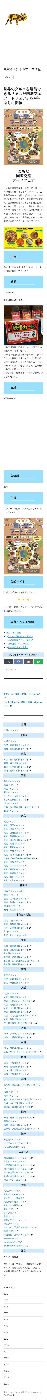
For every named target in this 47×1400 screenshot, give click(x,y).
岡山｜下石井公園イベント (16, 1048)
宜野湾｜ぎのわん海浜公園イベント (20, 1129)
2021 (6, 1351)
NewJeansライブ (12, 1242)
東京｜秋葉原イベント (14, 836)
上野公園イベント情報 (18, 644)
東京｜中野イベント (13, 851)
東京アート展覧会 (12, 1205)
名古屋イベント (11, 953)
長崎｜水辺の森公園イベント (17, 1103)
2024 (6, 1371)
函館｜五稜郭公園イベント (16, 749)
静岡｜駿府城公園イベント (16, 946)
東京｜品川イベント (13, 877)
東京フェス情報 (13, 633)
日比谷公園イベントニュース (17, 1172)
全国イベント (10, 730)
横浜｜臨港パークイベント (16, 902)
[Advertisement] (22, 49)
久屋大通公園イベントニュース (18, 1176)
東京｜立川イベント (13, 880)
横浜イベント (10, 895)
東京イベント (11, 669)
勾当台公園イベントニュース (17, 1158)
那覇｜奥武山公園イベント (16, 1125)
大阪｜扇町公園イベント (15, 1004)
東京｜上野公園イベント (15, 833)
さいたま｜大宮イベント (15, 796)
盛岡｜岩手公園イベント (15, 763)
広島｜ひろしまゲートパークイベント (21, 1052)
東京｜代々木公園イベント (16, 855)
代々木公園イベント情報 (19, 636)
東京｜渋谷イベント (13, 862)
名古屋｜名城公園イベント (16, 957)
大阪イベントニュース (14, 1180)
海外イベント (10, 1209)
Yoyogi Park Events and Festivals (19, 858)
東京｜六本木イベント (14, 866)
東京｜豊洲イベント (13, 869)
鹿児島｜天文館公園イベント (17, 1107)
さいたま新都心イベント (15, 800)
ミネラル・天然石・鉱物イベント (19, 1227)
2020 (6, 1345)
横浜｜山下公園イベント (15, 898)
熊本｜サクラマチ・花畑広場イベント (21, 1099)
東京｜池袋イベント (13, 844)
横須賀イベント (11, 906)
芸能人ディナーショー (14, 1220)
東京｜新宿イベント (13, 847)
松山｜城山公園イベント (15, 1070)
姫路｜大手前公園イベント (16, 1037)
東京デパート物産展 (13, 1198)
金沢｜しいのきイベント (15, 935)
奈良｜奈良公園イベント (15, 983)
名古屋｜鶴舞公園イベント (16, 964)
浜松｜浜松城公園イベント (16, 950)
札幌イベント (10, 741)
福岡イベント (10, 1092)
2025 (6, 1377)
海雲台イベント (11, 1139)
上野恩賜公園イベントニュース (18, 1165)
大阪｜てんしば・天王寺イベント (19, 1015)
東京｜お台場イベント (14, 873)
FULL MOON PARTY (13, 1147)
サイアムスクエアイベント (16, 1143)
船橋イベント (10, 811)
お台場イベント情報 (17, 647)
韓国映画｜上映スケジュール (17, 1235)
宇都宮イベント (11, 781)
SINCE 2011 (9, 1287)
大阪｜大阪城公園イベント (16, 1012)
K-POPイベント (11, 1238)
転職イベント (10, 1231)
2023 (6, 1364)
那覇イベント (10, 1121)
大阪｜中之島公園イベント (16, 1008)
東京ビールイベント (13, 1194)
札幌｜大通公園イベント (15, 745)
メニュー (8, 77)
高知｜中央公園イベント (15, 1074)
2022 (6, 1358)
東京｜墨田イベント (13, 825)
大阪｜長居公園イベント (15, 1019)
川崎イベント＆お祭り (14, 891)
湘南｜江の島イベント (14, 910)
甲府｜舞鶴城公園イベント (16, 924)
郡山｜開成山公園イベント (16, 770)
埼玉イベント (10, 789)
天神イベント (10, 1096)
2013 (6, 1300)
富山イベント (10, 931)
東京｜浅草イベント (13, 829)
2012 (6, 1294)
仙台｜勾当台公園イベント (16, 767)
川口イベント (10, 803)
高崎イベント (10, 785)
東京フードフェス (12, 1191)
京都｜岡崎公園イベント (15, 979)
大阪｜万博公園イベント (15, 997)
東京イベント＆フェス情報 (22, 69)
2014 (6, 1306)
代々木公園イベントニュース (17, 1169)
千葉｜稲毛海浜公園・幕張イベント (20, 807)
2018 (6, 1332)
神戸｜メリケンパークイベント (18, 1034)
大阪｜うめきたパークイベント (18, 1001)
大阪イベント (10, 993)
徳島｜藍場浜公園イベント (16, 1066)
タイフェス (9, 1213)
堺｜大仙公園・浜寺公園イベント (19, 1023)
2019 (6, 1339)
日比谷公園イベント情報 (19, 640)
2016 (6, 1319)
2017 (6, 1326)
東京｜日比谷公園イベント (16, 840)
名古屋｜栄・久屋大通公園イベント (20, 961)
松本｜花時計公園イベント (16, 928)
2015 (6, 1313)
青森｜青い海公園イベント (16, 759)
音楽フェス (9, 1216)
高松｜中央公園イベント (15, 1063)
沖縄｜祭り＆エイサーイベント (18, 1118)
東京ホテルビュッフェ (14, 1202)
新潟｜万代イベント (13, 920)
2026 (6, 1384)
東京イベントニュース (14, 1161)
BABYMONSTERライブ (15, 1246)
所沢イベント (10, 792)
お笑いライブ (10, 1224)
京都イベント (10, 975)
